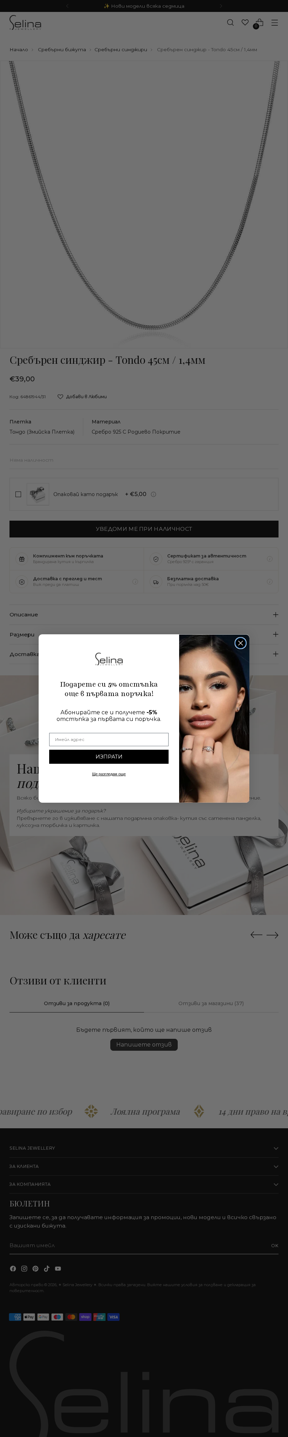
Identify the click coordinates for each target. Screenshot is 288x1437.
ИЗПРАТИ (109, 756)
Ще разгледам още (109, 774)
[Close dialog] (240, 643)
